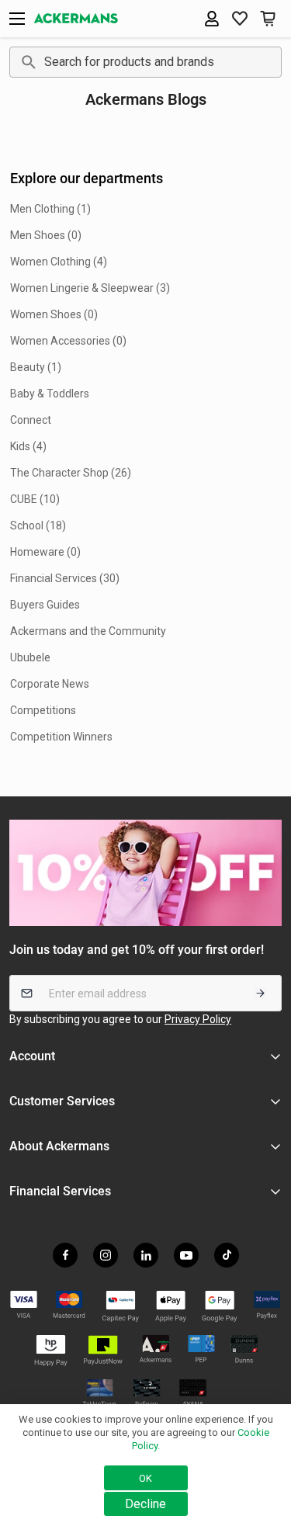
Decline (145, 1504)
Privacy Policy (198, 1019)
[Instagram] (105, 1255)
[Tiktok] (226, 1255)
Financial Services (60, 1191)
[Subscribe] (260, 993)
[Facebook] (65, 1255)
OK (145, 1478)
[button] (240, 18)
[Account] (212, 18)
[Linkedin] (145, 1255)
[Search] (26, 62)
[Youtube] (186, 1255)
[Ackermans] (76, 18)
